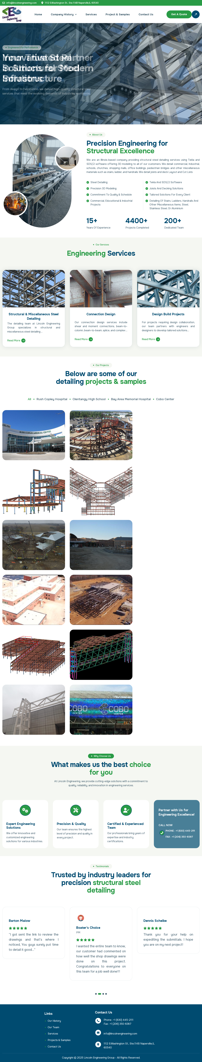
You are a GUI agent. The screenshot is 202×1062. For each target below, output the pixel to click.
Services (91, 14)
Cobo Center (165, 399)
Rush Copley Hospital (51, 399)
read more (13, 340)
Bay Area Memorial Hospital (131, 399)
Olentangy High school (89, 399)
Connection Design (100, 314)
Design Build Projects (168, 314)
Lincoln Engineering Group (99, 1057)
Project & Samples (118, 14)
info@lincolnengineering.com (21, 3)
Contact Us (146, 14)
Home (38, 14)
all (29, 399)
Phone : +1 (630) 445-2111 (180, 830)
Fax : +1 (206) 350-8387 (179, 836)
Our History (54, 1020)
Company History (62, 14)
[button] (96, 994)
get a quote (179, 14)
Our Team (53, 1027)
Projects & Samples (59, 1040)
